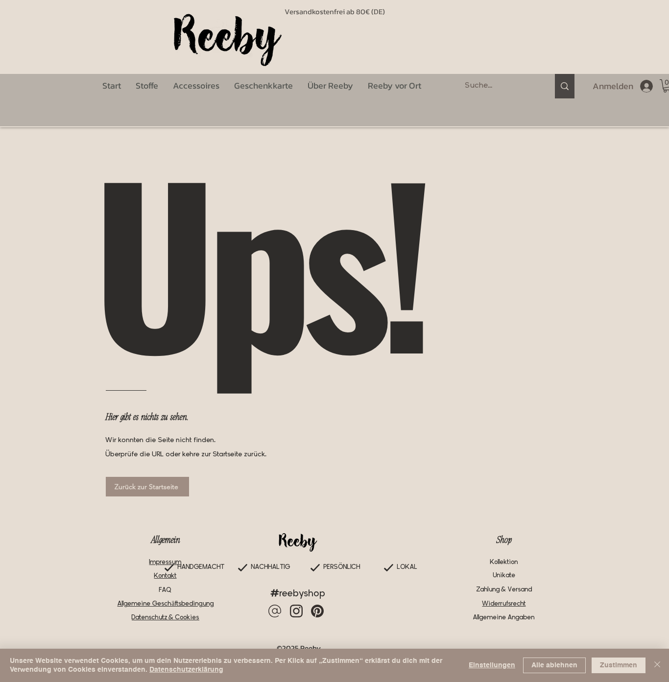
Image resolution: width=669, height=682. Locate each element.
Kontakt (165, 576)
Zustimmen (618, 665)
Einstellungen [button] (492, 665)
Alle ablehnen (554, 665)
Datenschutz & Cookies (165, 617)
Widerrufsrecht (504, 604)
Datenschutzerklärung (186, 669)
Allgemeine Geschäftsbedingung (166, 604)
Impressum (165, 562)
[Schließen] (657, 665)
